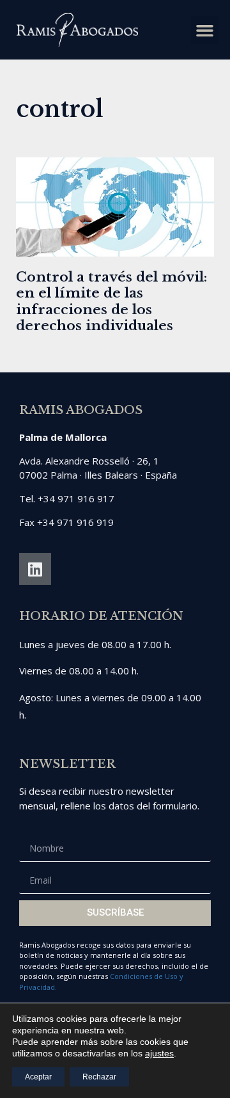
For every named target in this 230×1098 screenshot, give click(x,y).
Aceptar (38, 1076)
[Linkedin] (35, 569)
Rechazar (99, 1076)
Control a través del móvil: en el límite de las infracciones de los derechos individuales (111, 301)
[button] (205, 30)
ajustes (159, 1053)
